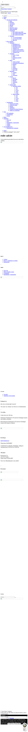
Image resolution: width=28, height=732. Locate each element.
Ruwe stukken (10, 41)
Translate (12, 718)
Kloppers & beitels (14, 103)
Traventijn (15, 79)
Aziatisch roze (16, 52)
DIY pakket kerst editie (18, 34)
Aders (14, 65)
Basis (11, 21)
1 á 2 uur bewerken (17, 37)
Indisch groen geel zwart (18, 51)
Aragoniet (15, 82)
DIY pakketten (10, 113)
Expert (11, 26)
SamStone (6, 118)
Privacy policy (17, 723)
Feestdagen (12, 30)
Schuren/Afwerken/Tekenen (16, 109)
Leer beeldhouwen (8, 126)
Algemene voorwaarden (9, 395)
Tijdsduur (12, 36)
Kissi (14, 59)
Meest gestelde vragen (9, 271)
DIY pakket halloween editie (19, 33)
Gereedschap (10, 102)
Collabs (8, 124)
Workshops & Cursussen (12, 128)
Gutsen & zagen (13, 105)
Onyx (14, 83)
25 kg (17, 93)
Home (5, 17)
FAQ (8, 121)
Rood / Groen (16, 55)
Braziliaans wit (16, 44)
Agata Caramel (16, 61)
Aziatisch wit (16, 48)
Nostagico (15, 68)
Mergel (14, 78)
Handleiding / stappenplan (13, 122)
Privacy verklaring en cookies (11, 260)
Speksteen (12, 42)
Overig (11, 76)
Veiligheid (12, 107)
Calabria (15, 72)
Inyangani (15, 75)
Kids (5, 111)
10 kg (17, 91)
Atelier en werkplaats (15, 110)
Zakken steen (13, 84)
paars (14, 56)
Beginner (12, 22)
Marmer (14, 80)
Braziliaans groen (17, 47)
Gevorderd (12, 24)
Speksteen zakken (17, 86)
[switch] (24, 730)
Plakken (14, 64)
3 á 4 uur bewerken (17, 38)
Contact (8, 125)
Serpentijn (12, 71)
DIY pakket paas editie (18, 32)
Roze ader (15, 70)
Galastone (12, 53)
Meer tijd (15, 40)
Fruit (14, 74)
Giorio (14, 67)
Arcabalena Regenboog (18, 63)
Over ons (9, 120)
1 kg (17, 87)
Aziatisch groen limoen (18, 49)
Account (6, 394)
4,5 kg (17, 90)
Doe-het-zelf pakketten (12, 19)
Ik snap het (10, 723)
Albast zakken (16, 94)
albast (11, 60)
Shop (5, 18)
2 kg (17, 88)
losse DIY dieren (13, 28)
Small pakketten (13, 29)
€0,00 (9, 13)
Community (6, 273)
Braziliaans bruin (17, 45)
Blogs (5, 117)
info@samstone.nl (5, 440)
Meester (11, 25)
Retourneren (6, 262)
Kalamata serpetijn (17, 57)
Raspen (11, 106)
